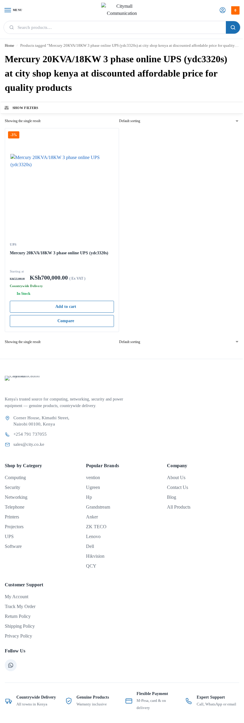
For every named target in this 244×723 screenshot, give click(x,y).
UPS (13, 244)
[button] (235, 10)
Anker (92, 516)
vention (93, 477)
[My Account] (222, 11)
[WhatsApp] (11, 665)
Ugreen (93, 487)
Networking (16, 497)
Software (13, 546)
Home (9, 45)
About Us (176, 477)
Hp (89, 497)
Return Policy (18, 616)
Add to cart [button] (65, 306)
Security (12, 487)
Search (233, 27)
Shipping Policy (20, 626)
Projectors (14, 526)
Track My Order (20, 606)
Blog (171, 497)
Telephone (14, 506)
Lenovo (93, 536)
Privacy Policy (18, 635)
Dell (90, 546)
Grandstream (98, 506)
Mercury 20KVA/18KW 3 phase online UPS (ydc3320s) (59, 253)
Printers (12, 516)
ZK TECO (96, 526)
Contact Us (177, 487)
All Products (178, 506)
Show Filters (25, 108)
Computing (15, 477)
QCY (91, 565)
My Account (16, 596)
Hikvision (95, 556)
